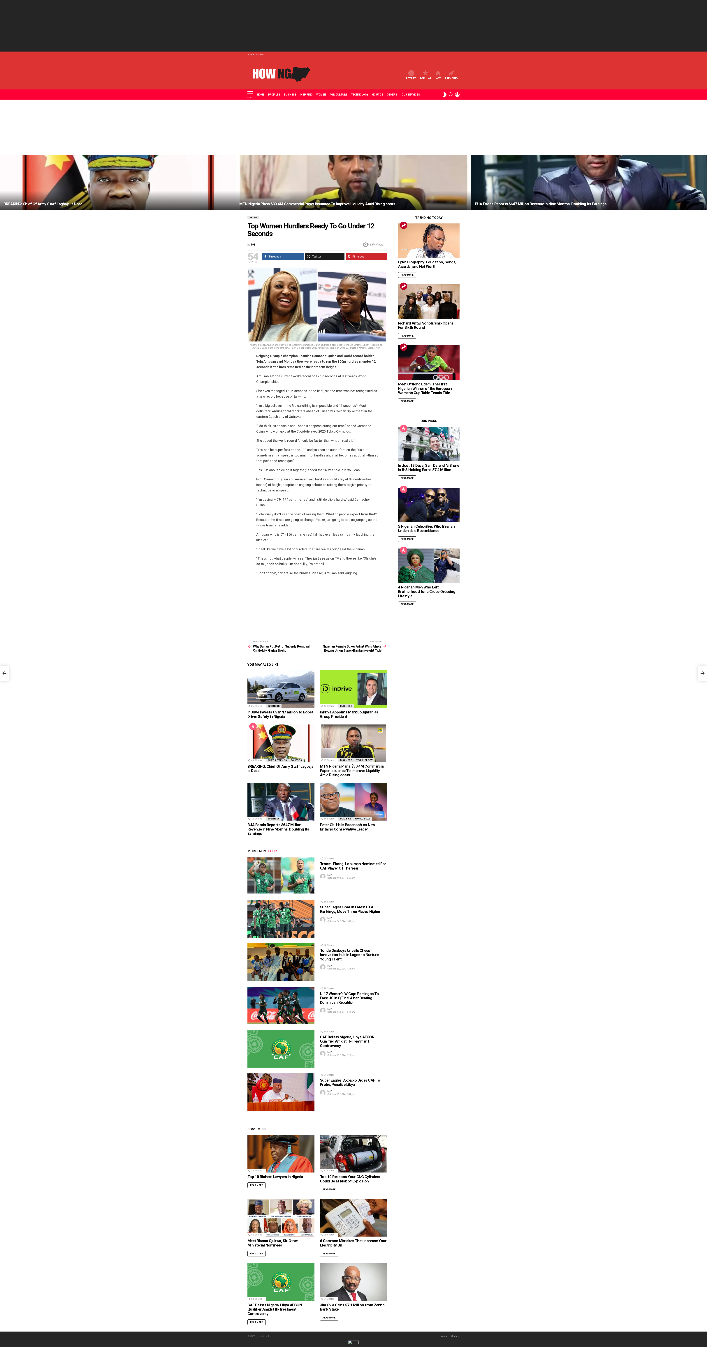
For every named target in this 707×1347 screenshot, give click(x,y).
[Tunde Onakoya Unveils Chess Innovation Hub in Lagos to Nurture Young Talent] (280, 962)
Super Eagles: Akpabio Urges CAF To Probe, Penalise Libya (350, 1082)
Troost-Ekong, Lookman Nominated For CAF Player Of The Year (353, 866)
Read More (256, 1185)
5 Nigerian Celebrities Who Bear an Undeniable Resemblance (426, 528)
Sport (273, 851)
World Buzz (362, 818)
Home (260, 94)
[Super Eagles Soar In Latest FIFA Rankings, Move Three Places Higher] (280, 919)
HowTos (377, 94)
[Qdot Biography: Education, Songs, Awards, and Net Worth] (429, 240)
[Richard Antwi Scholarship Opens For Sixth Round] (429, 301)
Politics (296, 760)
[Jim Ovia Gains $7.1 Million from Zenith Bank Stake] (353, 1282)
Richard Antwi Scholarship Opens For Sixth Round (425, 325)
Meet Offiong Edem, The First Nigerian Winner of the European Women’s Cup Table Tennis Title (425, 388)
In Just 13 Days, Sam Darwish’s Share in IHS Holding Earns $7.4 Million (428, 467)
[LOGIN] (457, 94)
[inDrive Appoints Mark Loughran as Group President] (353, 689)
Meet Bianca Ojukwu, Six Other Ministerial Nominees (272, 1243)
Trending (451, 78)
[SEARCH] (451, 94)
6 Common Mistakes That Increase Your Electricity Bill (353, 1243)
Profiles (274, 94)
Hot (438, 78)
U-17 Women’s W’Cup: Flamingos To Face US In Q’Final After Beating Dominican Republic (349, 998)
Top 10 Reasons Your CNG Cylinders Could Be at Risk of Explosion (350, 1179)
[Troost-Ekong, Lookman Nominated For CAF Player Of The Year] (280, 875)
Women (321, 94)
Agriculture (338, 94)
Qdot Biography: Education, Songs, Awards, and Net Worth (427, 264)
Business (290, 94)
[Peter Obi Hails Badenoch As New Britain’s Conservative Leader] (353, 802)
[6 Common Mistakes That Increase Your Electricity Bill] (353, 1218)
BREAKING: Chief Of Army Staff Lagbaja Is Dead (280, 768)
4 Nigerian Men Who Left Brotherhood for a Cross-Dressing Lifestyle (426, 591)
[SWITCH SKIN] (445, 94)
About (250, 54)
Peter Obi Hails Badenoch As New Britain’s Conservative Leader (347, 827)
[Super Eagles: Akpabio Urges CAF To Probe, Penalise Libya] (280, 1092)
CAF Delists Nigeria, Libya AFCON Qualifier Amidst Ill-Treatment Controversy (347, 1041)
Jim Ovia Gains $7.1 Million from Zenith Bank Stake (352, 1307)
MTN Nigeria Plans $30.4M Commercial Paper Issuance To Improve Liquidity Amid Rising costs (352, 770)
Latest (411, 78)
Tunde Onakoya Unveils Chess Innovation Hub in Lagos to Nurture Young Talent (349, 954)
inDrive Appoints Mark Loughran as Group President (349, 714)
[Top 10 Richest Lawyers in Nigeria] (280, 1154)
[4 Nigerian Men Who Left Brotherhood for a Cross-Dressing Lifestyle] (429, 566)
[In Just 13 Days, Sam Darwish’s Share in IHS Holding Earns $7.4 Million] (429, 444)
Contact (260, 54)
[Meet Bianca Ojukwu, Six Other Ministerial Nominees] (280, 1218)
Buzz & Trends (277, 760)
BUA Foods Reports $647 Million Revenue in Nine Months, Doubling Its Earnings (278, 829)
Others (392, 94)
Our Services (411, 94)
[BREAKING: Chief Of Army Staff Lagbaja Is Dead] (118, 182)
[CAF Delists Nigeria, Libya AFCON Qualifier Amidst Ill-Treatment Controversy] (280, 1049)
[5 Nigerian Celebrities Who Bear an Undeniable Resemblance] (429, 505)
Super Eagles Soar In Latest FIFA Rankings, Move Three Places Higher (350, 909)
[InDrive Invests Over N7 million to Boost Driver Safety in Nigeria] (280, 689)
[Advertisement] (353, 26)
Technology (359, 94)
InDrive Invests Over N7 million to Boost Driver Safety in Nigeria (280, 714)
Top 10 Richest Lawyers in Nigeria (275, 1177)
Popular (425, 78)
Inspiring (306, 94)
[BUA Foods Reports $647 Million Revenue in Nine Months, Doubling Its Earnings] (589, 182)
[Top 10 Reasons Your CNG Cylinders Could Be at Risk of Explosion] (353, 1154)
